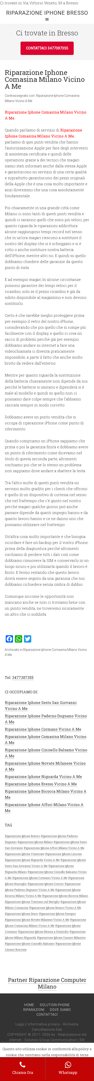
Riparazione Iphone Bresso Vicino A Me (41, 783)
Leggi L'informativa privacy (38, 1024)
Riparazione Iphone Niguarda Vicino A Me (43, 776)
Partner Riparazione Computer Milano (47, 983)
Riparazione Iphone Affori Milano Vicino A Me (54, 848)
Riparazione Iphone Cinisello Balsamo (30, 943)
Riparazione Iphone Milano (35, 842)
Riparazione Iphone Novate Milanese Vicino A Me (37, 919)
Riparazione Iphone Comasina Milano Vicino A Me (45, 79)
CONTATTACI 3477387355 (47, 48)
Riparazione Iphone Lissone (63, 854)
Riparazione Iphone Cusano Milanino (61, 937)
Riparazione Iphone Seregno (57, 913)
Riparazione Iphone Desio (21, 913)
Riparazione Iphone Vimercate (24, 854)
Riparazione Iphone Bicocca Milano (65, 896)
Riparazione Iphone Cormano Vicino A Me (43, 729)
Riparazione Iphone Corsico (46, 884)
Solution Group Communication (50, 1040)
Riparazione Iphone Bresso (47, 13)
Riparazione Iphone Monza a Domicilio (43, 931)
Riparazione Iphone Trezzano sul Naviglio (32, 902)
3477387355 (23, 677)
